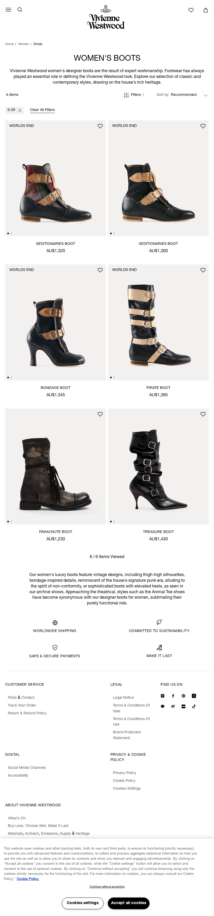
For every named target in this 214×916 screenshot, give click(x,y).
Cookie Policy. (28, 879)
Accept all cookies (128, 903)
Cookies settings (83, 903)
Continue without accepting (107, 887)
